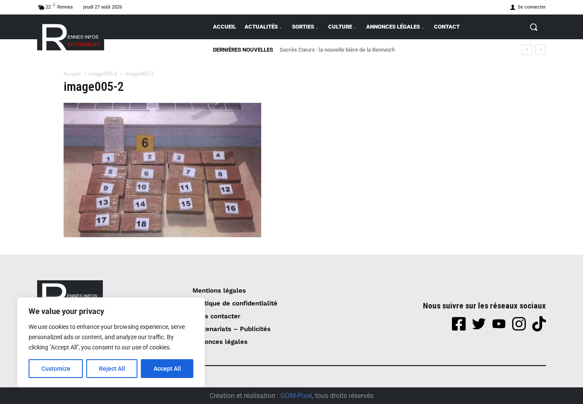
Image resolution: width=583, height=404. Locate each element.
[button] (533, 27)
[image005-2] (162, 235)
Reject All (112, 368)
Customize (55, 368)
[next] (540, 49)
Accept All (167, 368)
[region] (111, 342)
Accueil (72, 73)
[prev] (527, 49)
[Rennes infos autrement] (70, 35)
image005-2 (103, 73)
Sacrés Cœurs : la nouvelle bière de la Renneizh (337, 50)
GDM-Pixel (296, 396)
